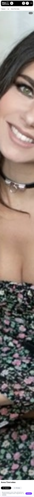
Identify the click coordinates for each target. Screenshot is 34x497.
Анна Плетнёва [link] (15, 9)
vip (8, 9)
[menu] (31, 3)
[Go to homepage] (5, 3)
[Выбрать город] (11, 3)
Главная (3, 9)
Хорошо (29, 493)
